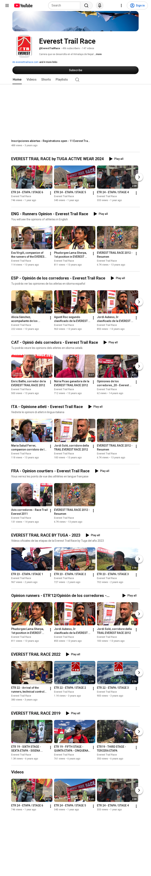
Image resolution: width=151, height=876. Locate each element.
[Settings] (121, 5)
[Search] (86, 5)
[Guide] (7, 5)
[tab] (17, 79)
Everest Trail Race (21, 196)
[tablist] (75, 79)
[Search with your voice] (100, 5)
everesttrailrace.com (27, 62)
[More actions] (50, 193)
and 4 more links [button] (48, 62)
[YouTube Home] (23, 5)
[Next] (139, 177)
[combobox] (65, 5)
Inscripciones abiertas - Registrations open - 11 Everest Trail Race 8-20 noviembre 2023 (50, 140)
